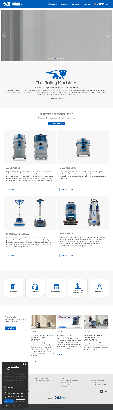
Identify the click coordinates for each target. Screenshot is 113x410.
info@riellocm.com (44, 380)
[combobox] (23, 364)
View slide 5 (60, 58)
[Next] (109, 35)
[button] (15, 405)
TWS (62, 407)
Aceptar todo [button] (9, 401)
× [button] (25, 364)
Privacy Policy (35, 392)
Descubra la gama (14, 189)
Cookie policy (45, 392)
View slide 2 (52, 58)
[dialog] (15, 385)
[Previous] (4, 35)
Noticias (75, 4)
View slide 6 (63, 58)
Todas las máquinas (56, 124)
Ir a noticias (10, 328)
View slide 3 (55, 58)
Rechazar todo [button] (20, 401)
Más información (13, 383)
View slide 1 (49, 58)
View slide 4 (58, 58)
